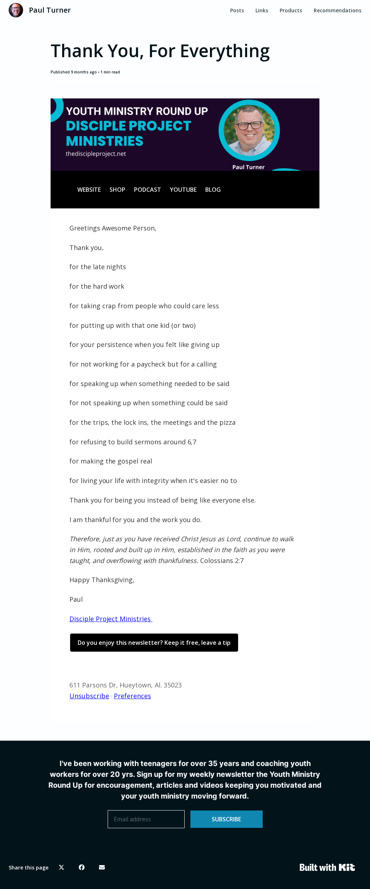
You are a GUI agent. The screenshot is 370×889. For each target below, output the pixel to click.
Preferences (132, 695)
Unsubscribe (89, 695)
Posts (237, 10)
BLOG (213, 190)
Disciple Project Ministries (110, 618)
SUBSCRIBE (226, 819)
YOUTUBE (183, 190)
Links (261, 10)
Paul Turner (50, 10)
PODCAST (147, 190)
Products (291, 10)
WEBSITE (89, 190)
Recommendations (337, 10)
